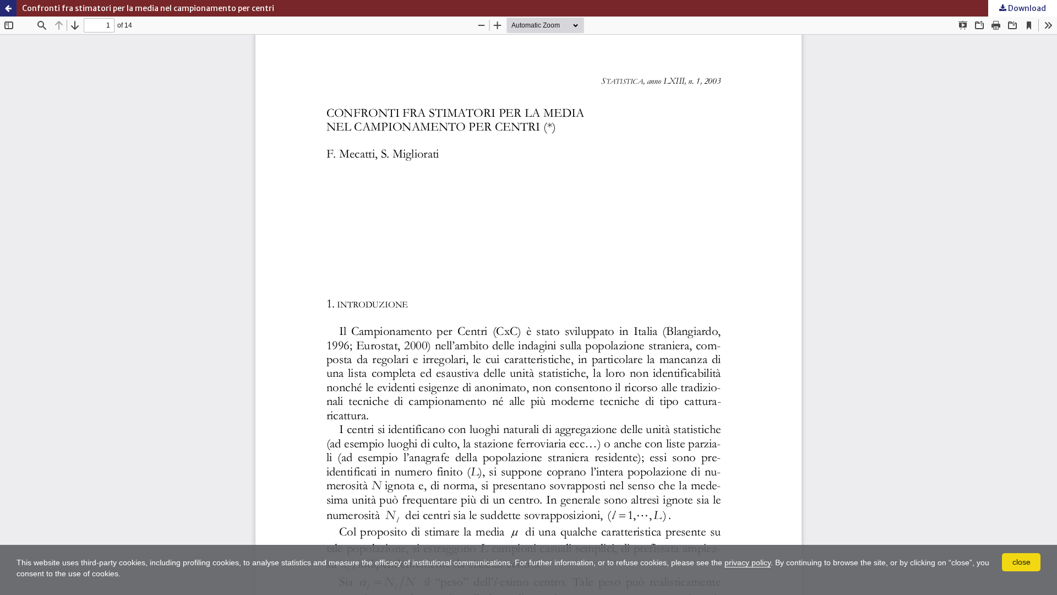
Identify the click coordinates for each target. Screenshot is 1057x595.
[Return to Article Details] (8, 8)
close (1021, 562)
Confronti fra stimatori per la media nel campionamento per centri (148, 8)
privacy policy (747, 562)
